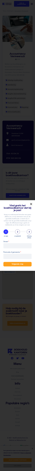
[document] (17, 235)
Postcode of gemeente (12, 252)
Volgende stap (17, 264)
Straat (6, 242)
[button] (31, 204)
